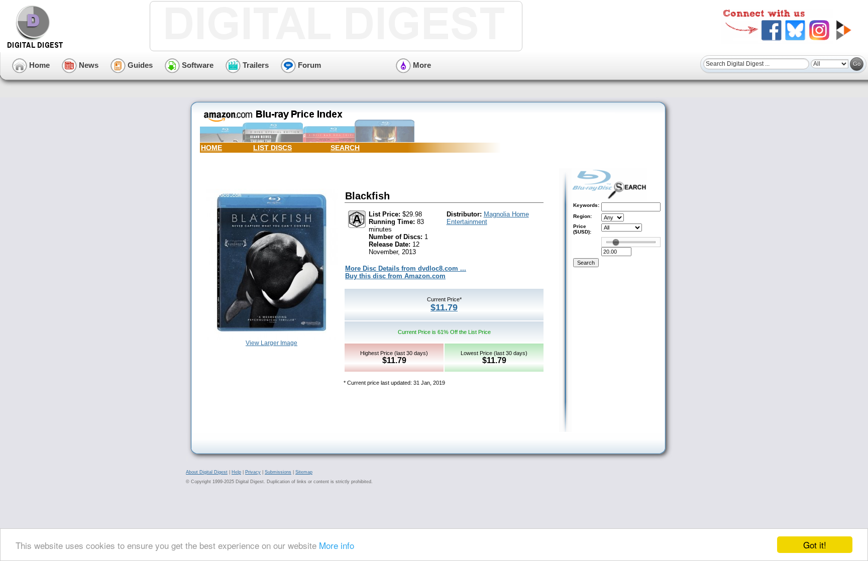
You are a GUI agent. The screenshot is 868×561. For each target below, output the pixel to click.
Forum (308, 65)
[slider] (616, 242)
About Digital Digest (207, 472)
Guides (139, 65)
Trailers (255, 65)
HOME (211, 148)
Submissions (278, 472)
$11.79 (444, 307)
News (87, 65)
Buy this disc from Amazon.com (395, 276)
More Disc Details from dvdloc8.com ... (405, 268)
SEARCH (345, 148)
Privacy (253, 472)
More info (336, 545)
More (421, 65)
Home (38, 65)
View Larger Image (271, 343)
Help (236, 472)
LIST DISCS (272, 148)
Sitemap (303, 472)
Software (196, 65)
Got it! (814, 544)
